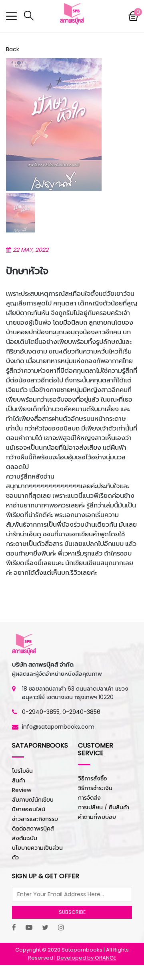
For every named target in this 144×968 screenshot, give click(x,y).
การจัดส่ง (89, 798)
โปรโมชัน (22, 771)
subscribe (72, 912)
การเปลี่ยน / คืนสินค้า (103, 807)
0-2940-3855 (41, 712)
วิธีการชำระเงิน (95, 788)
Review (21, 790)
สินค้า (18, 780)
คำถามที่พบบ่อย (97, 817)
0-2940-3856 (81, 712)
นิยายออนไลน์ (28, 809)
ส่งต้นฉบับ (24, 838)
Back (12, 49)
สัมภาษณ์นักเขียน (33, 800)
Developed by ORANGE (86, 958)
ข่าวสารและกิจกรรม (35, 819)
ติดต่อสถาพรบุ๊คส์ (33, 829)
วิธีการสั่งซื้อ (92, 778)
